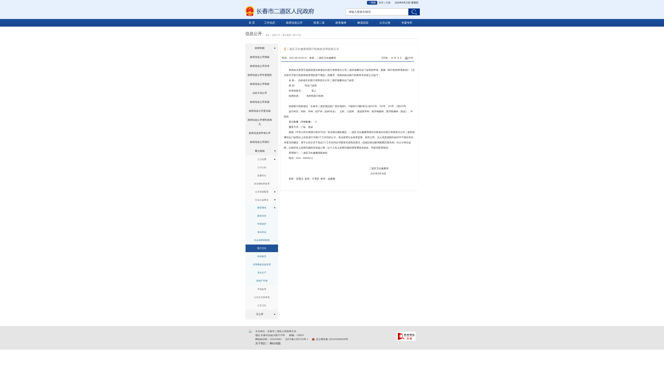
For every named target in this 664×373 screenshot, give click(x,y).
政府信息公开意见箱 (260, 111)
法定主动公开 (259, 93)
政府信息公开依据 (259, 102)
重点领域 (286, 35)
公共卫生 (261, 305)
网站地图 (275, 343)
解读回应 (362, 22)
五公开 (259, 314)
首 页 (252, 22)
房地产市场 (262, 280)
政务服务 (341, 22)
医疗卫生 (297, 35)
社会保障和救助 (262, 240)
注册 (388, 2)
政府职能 (260, 48)
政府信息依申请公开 (260, 133)
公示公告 (384, 22)
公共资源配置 (262, 191)
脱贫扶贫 (261, 215)
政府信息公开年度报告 (260, 75)
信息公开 (276, 35)
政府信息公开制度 (259, 84)
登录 (381, 2)
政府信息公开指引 (259, 142)
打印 (410, 58)
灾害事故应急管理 (262, 264)
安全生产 (261, 272)
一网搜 (372, 2)
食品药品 (261, 232)
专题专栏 (406, 22)
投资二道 (319, 22)
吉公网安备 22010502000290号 (332, 339)
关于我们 (260, 343)
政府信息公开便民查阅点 (260, 122)
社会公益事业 (262, 200)
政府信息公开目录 (259, 66)
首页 (267, 35)
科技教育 (261, 256)
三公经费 (261, 159)
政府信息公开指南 (259, 57)
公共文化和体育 (262, 297)
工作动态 (269, 22)
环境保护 (261, 224)
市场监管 (261, 289)
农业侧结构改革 (262, 183)
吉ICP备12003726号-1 (296, 339)
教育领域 (261, 207)
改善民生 (261, 175)
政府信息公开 (294, 22)
